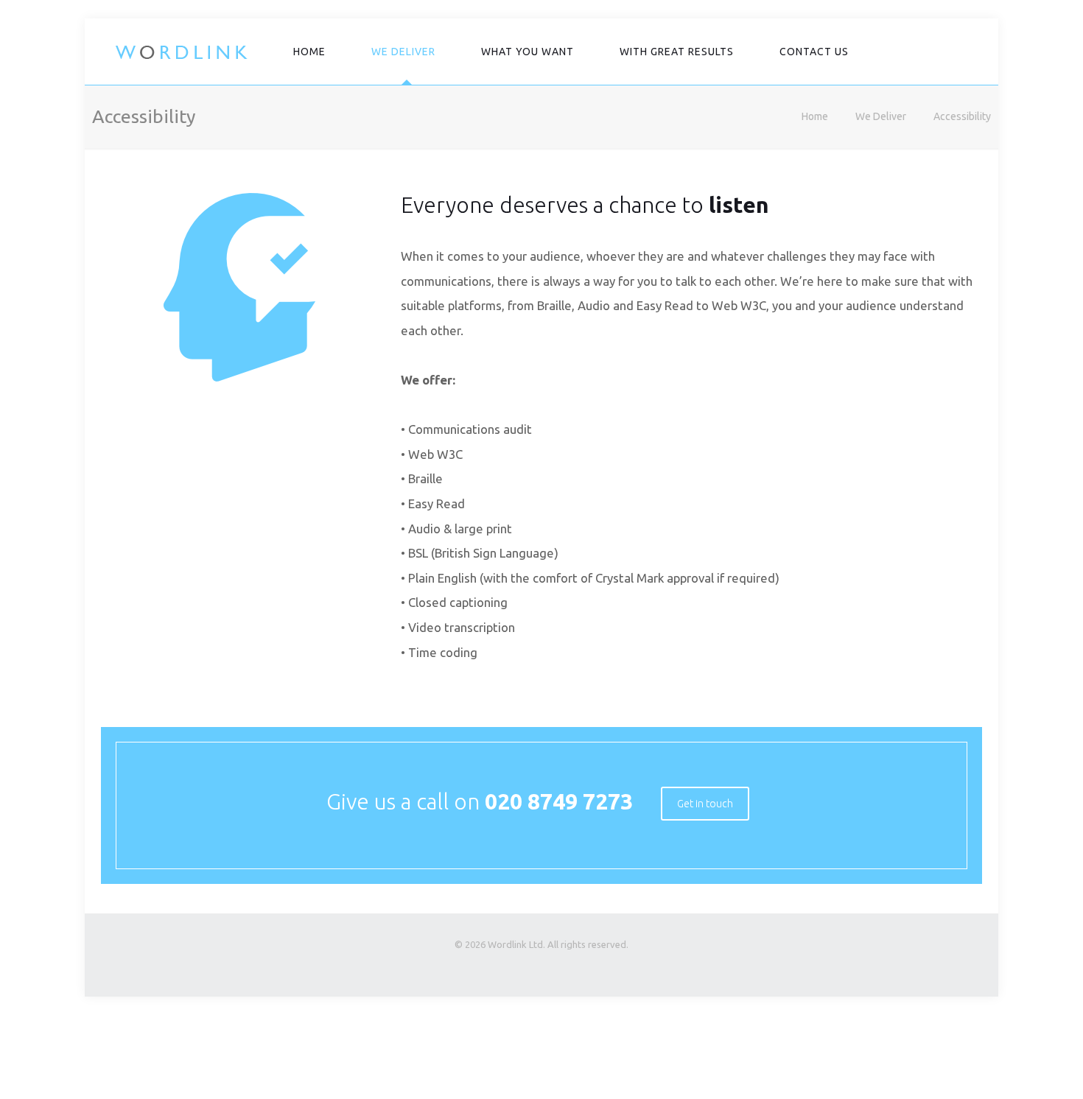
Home (815, 116)
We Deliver (880, 116)
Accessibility (962, 116)
